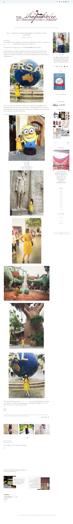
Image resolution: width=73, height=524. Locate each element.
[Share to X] (41, 417)
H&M (22, 414)
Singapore (29, 414)
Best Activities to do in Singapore (13, 414)
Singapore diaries (9, 44)
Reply (5, 447)
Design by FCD (53, 515)
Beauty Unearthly (8, 441)
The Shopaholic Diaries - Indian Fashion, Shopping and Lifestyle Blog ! (34, 515)
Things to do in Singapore (38, 414)
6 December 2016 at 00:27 (8, 442)
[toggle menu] (4, 2)
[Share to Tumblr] (46, 417)
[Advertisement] (30, 505)
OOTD (25, 414)
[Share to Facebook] (43, 417)
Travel (46, 414)
